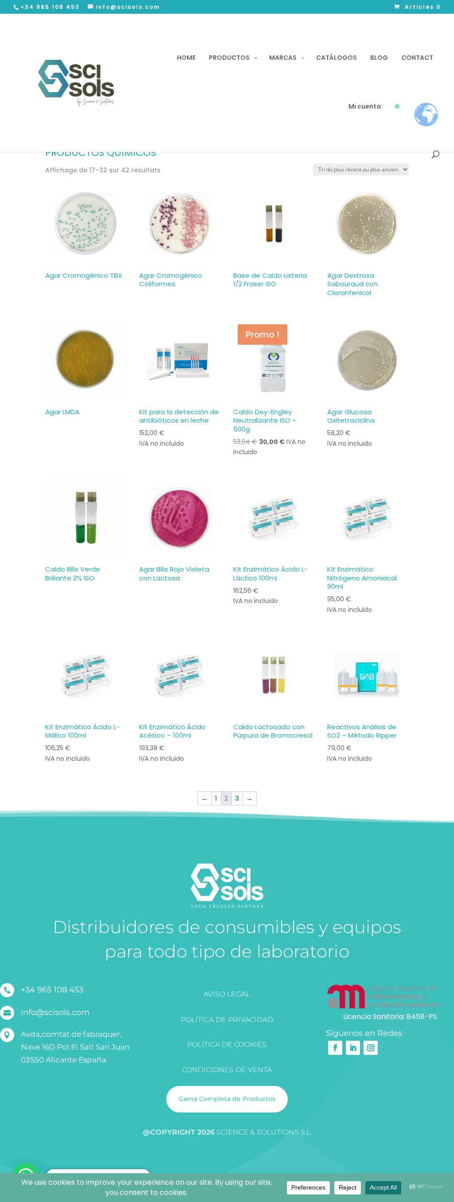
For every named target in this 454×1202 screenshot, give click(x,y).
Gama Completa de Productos (227, 1099)
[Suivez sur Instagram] (371, 1048)
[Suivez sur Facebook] (335, 1048)
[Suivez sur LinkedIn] (353, 1048)
